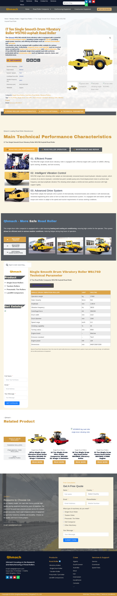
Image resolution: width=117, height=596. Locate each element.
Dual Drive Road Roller (32, 95)
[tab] (21, 149)
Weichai (21, 69)
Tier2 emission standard (40, 97)
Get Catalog (12, 403)
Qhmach (12, 37)
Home (27, 9)
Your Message (9, 394)
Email (6, 385)
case (75, 557)
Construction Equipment (82, 9)
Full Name (8, 376)
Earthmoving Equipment (63, 9)
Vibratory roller (53, 97)
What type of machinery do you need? (76, 508)
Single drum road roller (25, 97)
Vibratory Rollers (14, 19)
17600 (20, 66)
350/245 (21, 76)
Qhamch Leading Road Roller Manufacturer (18, 131)
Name (65, 490)
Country (89, 490)
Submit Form (70, 540)
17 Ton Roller (13, 97)
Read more (37, 462)
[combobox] (74, 3)
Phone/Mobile (91, 499)
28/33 (20, 80)
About (22, 4)
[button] (110, 38)
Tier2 (20, 73)
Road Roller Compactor (41, 9)
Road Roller (54, 561)
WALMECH (18, 103)
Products (53, 557)
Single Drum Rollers (26, 19)
